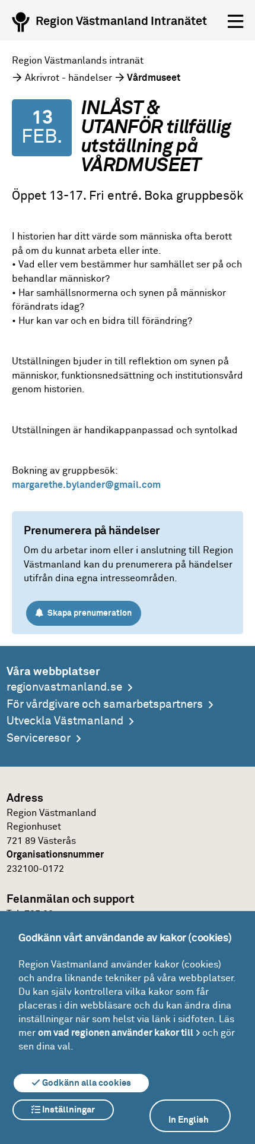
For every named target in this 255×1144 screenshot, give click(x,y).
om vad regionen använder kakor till (115, 1033)
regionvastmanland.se (64, 687)
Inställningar (67, 1109)
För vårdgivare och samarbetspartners (105, 704)
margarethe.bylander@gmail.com (86, 485)
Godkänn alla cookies (85, 1083)
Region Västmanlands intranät (78, 60)
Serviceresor (39, 738)
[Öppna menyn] (235, 22)
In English (188, 1119)
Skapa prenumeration (89, 613)
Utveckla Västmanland (65, 721)
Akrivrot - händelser (68, 78)
